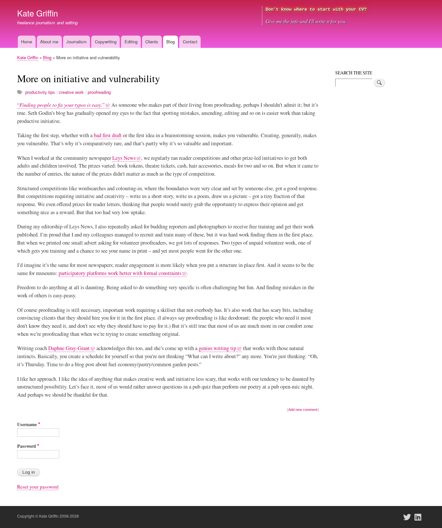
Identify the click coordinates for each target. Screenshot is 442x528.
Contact (190, 41)
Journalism (76, 41)
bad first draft (108, 135)
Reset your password (38, 486)
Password (26, 446)
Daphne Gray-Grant (69, 348)
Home (26, 41)
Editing (131, 41)
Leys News (124, 157)
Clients (151, 41)
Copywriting (105, 41)
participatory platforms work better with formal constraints (120, 273)
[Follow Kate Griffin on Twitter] (409, 517)
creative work (71, 92)
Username (27, 424)
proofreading (99, 92)
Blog (170, 41)
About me (49, 41)
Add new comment (302, 410)
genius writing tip (217, 348)
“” (61, 104)
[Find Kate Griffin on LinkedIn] (420, 517)
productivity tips (40, 92)
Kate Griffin (37, 13)
